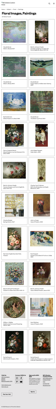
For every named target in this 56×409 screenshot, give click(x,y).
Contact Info (46, 383)
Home (3, 9)
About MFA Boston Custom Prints (47, 379)
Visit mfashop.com (6, 385)
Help (44, 382)
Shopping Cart (46, 385)
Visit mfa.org (4, 387)
